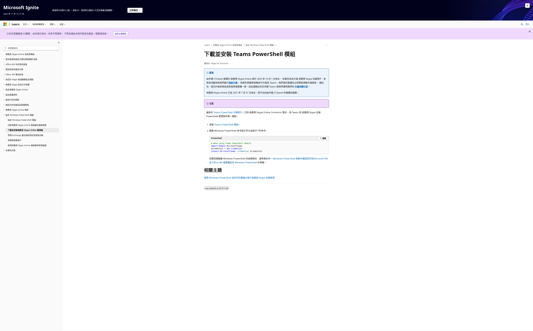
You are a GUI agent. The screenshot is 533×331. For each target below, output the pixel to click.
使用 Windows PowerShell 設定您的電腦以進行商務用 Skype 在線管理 (239, 177)
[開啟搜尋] (522, 24)
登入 (528, 24)
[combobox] (31, 48)
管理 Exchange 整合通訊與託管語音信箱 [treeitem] (25, 135)
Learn (207, 45)
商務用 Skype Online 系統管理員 (227, 45)
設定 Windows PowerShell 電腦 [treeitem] (22, 120)
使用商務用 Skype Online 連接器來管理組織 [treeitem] (27, 145)
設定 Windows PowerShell (243, 162)
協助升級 (233, 82)
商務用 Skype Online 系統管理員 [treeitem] (20, 54)
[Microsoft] (5, 24)
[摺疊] (58, 43)
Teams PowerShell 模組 (226, 124)
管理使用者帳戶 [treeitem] (14, 140)
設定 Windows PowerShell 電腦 (260, 45)
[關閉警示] (527, 5)
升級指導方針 (301, 86)
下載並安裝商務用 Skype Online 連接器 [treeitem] (25, 130)
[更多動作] (326, 45)
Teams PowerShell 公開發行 (227, 112)
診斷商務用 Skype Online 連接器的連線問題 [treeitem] (27, 125)
